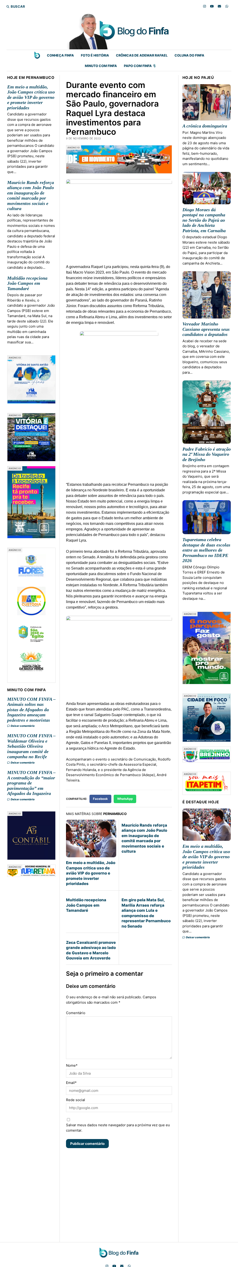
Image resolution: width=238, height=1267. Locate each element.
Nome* (72, 1065)
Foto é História (95, 55)
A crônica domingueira (204, 125)
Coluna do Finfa (189, 55)
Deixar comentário (22, 725)
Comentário (75, 1013)
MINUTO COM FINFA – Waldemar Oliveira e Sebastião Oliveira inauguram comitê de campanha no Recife (31, 746)
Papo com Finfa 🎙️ (140, 66)
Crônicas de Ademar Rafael (142, 55)
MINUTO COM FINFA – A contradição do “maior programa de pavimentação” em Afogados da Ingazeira (31, 783)
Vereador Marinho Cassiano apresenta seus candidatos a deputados (206, 329)
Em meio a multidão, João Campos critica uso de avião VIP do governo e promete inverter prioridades (31, 97)
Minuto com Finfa (101, 66)
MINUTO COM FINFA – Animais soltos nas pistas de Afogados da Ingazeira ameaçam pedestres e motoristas (31, 710)
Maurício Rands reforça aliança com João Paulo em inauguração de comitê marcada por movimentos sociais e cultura (30, 195)
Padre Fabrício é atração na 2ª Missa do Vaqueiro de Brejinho (206, 454)
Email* (71, 1082)
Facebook (100, 799)
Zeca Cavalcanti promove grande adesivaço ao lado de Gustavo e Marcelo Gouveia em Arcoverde (91, 950)
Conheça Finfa (60, 55)
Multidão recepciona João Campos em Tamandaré (27, 283)
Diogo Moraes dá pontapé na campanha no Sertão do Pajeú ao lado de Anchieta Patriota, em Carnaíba (204, 220)
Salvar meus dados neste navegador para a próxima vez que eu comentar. (118, 1128)
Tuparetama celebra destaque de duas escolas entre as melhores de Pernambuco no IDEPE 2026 (206, 550)
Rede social (75, 1100)
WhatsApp (125, 799)
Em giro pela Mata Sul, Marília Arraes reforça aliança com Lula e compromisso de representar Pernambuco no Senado (146, 913)
